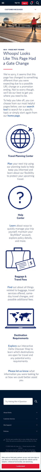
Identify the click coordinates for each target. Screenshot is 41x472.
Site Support (7, 425)
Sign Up (17, 3)
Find (10, 287)
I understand (20, 466)
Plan (10, 163)
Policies (6, 431)
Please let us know (18, 370)
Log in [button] (25, 3)
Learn (13, 225)
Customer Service (9, 419)
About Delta (7, 412)
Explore (12, 345)
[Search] (37, 3)
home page (14, 115)
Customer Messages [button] (20, 9)
